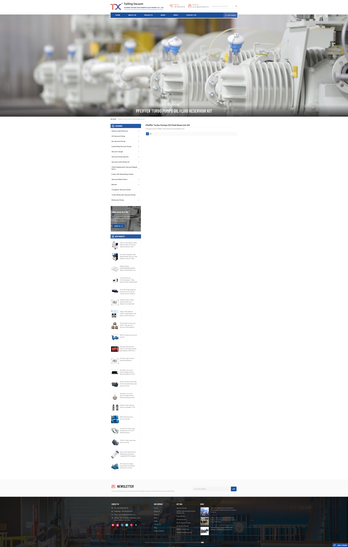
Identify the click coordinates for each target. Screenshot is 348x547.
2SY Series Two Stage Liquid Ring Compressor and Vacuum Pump (127, 466)
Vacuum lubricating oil (120, 162)
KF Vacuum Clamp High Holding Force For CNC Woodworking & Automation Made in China (128, 431)
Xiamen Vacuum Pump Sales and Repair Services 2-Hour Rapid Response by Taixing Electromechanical (223, 519)
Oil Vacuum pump (118, 136)
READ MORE (214, 515)
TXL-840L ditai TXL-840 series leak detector (127, 359)
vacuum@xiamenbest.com (200, 7)
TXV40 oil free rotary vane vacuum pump (128, 441)
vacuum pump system (120, 157)
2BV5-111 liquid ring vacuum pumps (128, 336)
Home (117, 15)
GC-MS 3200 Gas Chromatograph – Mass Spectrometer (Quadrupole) (128, 280)
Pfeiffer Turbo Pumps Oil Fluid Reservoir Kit (186, 512)
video (175, 15)
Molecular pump (118, 200)
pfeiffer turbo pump (183, 529)
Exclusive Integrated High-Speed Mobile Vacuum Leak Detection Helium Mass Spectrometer (128, 257)
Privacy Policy (154, 542)
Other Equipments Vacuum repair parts (124, 168)
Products (148, 15)
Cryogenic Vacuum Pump (121, 190)
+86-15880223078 (179, 7)
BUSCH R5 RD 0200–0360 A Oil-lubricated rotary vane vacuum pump (128, 384)
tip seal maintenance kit (184, 532)
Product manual (159, 531)
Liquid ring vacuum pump (121, 146)
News (163, 15)
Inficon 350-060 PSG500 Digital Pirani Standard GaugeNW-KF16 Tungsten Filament (128, 454)
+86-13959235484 (127, 511)
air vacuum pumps (182, 526)
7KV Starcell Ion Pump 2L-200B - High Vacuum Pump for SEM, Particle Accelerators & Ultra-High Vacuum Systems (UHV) (128, 325)
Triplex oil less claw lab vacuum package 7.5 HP (127, 406)
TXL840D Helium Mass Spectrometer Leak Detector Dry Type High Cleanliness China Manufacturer (127, 302)
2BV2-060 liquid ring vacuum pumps (126, 418)
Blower (114, 184)
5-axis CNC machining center (122, 174)
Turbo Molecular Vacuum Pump (123, 195)
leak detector (181, 516)
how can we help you (120, 212)
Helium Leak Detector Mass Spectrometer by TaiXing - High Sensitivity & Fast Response (128, 245)
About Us (132, 15)
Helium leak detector (120, 131)
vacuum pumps (181, 508)
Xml (159, 542)
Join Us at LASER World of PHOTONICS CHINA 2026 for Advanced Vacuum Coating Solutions (223, 510)
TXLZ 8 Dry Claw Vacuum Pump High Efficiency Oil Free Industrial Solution (221, 528)
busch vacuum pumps (184, 523)
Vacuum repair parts (119, 179)
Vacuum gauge (117, 152)
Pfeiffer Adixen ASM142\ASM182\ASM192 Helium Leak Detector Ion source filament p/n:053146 (128, 268)
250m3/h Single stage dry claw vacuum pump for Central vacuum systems (128, 291)
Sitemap (147, 542)
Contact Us (191, 15)
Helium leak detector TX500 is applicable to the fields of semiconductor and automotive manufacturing (128, 314)
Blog (155, 527)
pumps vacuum (181, 519)
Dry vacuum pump (118, 141)
